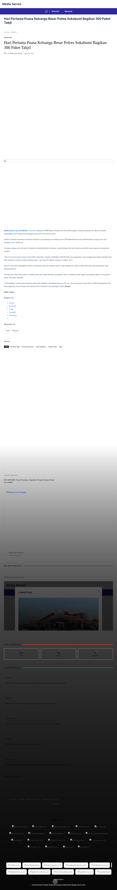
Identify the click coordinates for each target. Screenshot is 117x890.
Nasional (68, 11)
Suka (21, 650)
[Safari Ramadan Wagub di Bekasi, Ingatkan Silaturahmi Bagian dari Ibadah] (77, 593)
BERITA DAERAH (59, 879)
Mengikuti (58, 650)
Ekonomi (55, 11)
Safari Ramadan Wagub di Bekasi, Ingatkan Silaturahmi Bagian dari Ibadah (58, 885)
